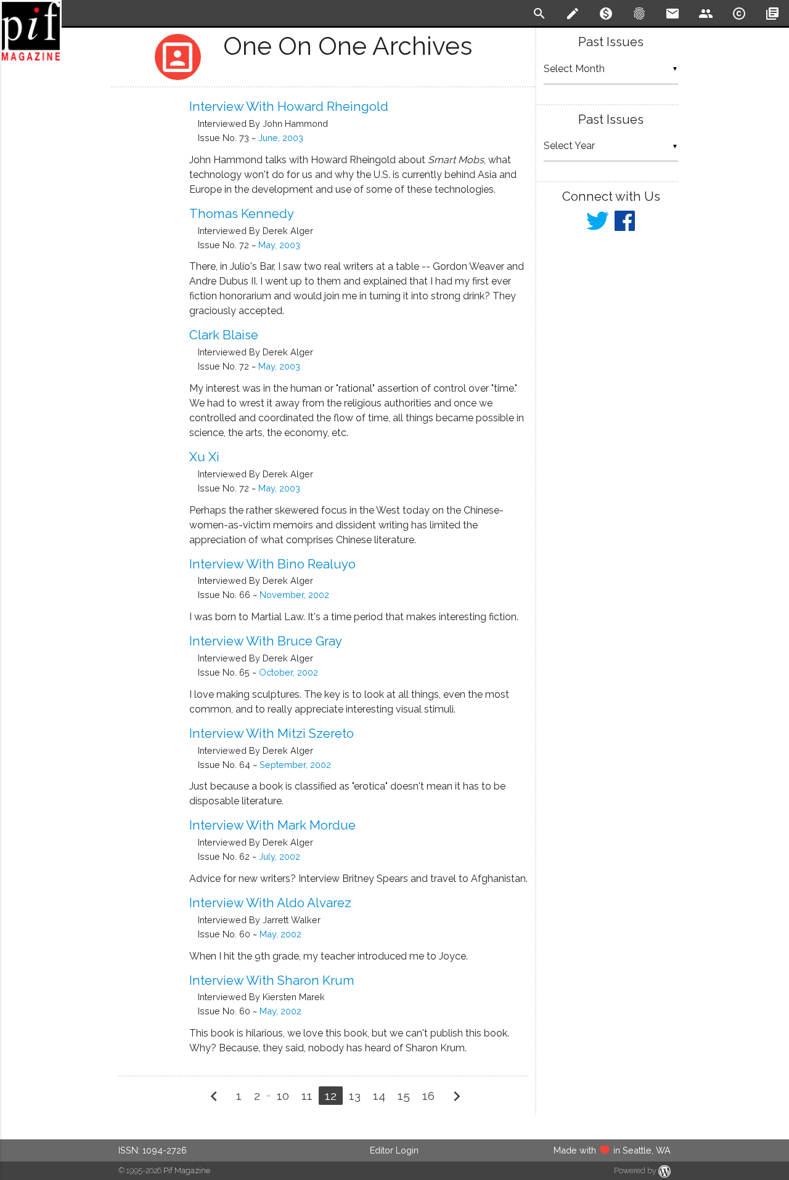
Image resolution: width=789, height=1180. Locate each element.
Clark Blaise (223, 335)
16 (428, 1095)
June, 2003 (280, 137)
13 (355, 1095)
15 (404, 1095)
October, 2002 (288, 672)
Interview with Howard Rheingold (288, 106)
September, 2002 (295, 764)
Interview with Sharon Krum (271, 980)
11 (307, 1095)
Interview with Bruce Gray (265, 641)
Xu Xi (204, 457)
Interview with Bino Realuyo (272, 564)
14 (379, 1095)
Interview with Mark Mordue (272, 825)
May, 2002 (280, 934)
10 (283, 1095)
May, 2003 (279, 245)
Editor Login (394, 1150)
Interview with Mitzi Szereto (271, 733)
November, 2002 (294, 594)
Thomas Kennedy (241, 213)
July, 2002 (279, 856)
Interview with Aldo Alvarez (270, 902)
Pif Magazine (186, 1170)
